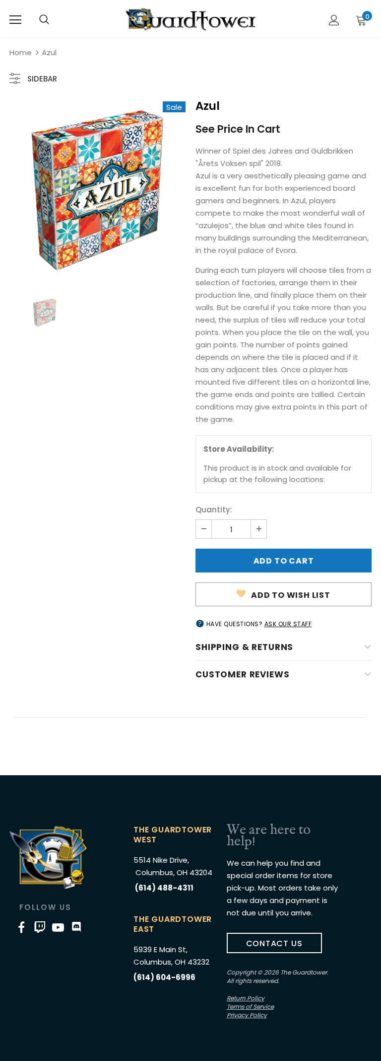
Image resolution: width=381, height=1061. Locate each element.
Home (20, 52)
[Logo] (190, 19)
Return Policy (245, 998)
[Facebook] (21, 927)
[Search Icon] (44, 20)
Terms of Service (250, 1006)
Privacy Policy (247, 1015)
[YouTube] (58, 927)
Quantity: (213, 509)
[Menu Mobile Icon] (15, 20)
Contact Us (274, 943)
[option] (97, 189)
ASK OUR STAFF (288, 624)
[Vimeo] (40, 927)
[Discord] (76, 927)
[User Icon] (334, 20)
